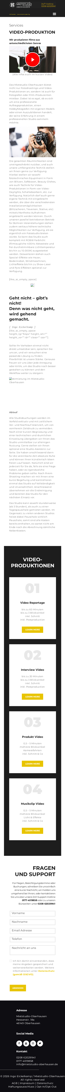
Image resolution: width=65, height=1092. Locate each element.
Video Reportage (32, 602)
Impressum (27, 1083)
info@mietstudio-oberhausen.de (37, 1064)
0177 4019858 (24, 1061)
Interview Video (32, 669)
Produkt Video (32, 737)
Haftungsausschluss (21, 1086)
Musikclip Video (32, 803)
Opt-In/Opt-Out (47, 1086)
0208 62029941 (26, 1057)
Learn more (32, 629)
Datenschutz (45, 1083)
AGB (15, 1083)
